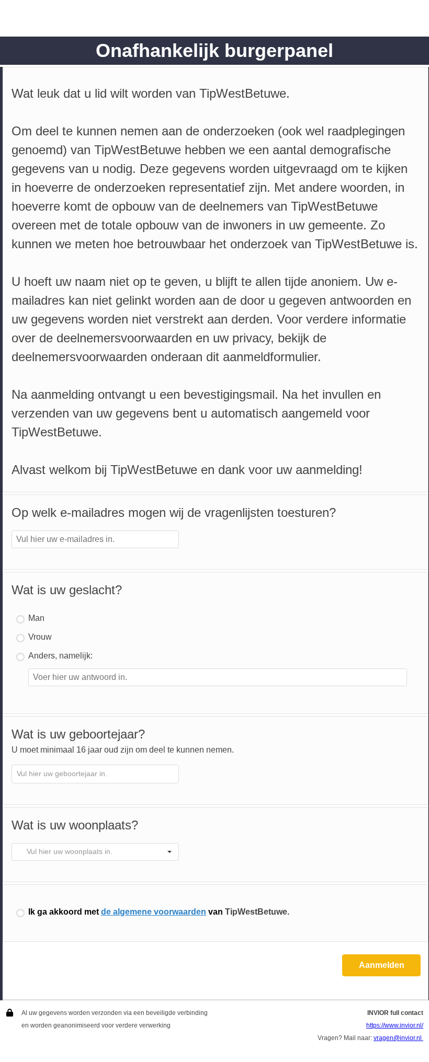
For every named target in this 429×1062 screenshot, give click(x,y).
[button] (169, 852)
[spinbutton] (95, 774)
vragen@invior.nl (398, 1038)
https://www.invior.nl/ (394, 1025)
